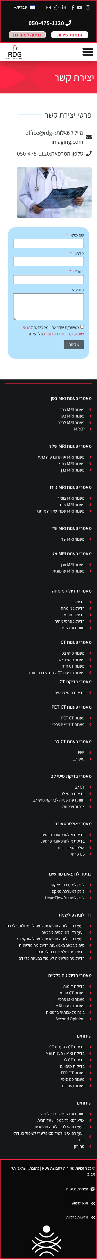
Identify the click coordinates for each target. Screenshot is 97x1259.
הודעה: (78, 290)
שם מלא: (76, 235)
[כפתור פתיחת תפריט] (88, 52)
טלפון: (78, 253)
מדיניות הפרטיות (58, 333)
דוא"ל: (78, 272)
